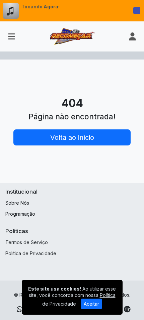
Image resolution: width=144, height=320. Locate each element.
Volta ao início (72, 137)
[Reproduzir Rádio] (136, 11)
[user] (132, 36)
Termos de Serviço (26, 242)
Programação (20, 214)
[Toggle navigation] (11, 36)
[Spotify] (127, 309)
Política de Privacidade (30, 253)
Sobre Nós (17, 203)
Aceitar (91, 304)
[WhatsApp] (20, 309)
